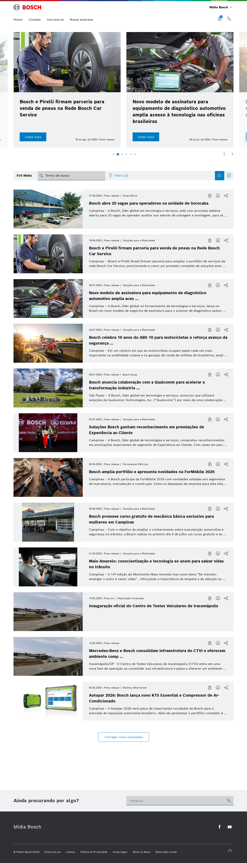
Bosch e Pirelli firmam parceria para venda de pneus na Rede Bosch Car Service (62, 108)
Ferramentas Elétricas (135, 464)
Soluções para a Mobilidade (139, 240)
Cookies (70, 851)
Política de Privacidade (93, 851)
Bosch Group (130, 374)
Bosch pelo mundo (166, 851)
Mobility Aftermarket (135, 687)
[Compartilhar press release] (226, 195)
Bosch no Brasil (141, 851)
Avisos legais (120, 851)
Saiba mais (33, 137)
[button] (113, 154)
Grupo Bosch (130, 195)
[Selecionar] (209, 195)
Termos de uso (52, 851)
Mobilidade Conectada (131, 598)
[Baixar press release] (218, 195)
